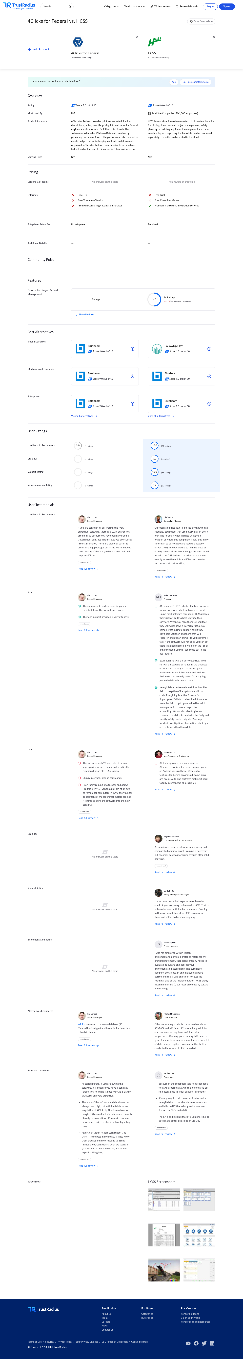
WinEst (81, 1024)
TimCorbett (92, 517)
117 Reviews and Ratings (158, 58)
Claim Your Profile (190, 1318)
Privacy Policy (65, 1342)
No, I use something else (195, 82)
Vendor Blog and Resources (195, 1322)
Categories (110, 6)
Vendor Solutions (190, 1314)
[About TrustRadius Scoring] (73, 105)
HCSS (152, 53)
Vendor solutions (133, 6)
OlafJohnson (169, 517)
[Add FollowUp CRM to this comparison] (209, 349)
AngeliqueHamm (171, 837)
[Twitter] (204, 1343)
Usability (32, 459)
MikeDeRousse (170, 595)
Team (105, 1318)
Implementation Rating (40, 485)
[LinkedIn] (212, 1343)
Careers (106, 1322)
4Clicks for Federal (85, 53)
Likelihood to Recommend (41, 445)
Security (49, 1342)
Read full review (86, 569)
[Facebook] (196, 1343)
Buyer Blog (147, 1318)
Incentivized (84, 562)
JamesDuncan (170, 752)
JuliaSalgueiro (170, 942)
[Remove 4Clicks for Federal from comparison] (137, 36)
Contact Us (107, 1330)
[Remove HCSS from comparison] (213, 36)
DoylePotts (169, 891)
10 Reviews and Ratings (81, 58)
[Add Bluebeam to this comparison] (133, 349)
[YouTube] (188, 1343)
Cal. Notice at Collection (115, 1342)
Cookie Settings (139, 1342)
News (104, 1326)
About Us (106, 1314)
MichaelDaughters (172, 1014)
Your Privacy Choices (87, 1342)
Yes (174, 82)
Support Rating (35, 472)
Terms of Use (35, 1342)
